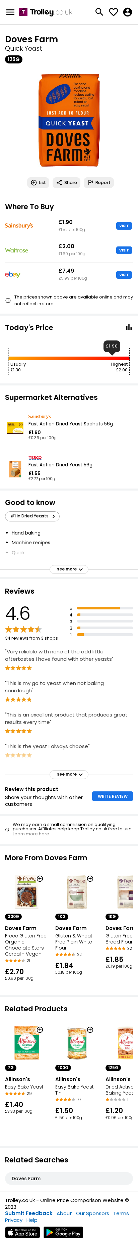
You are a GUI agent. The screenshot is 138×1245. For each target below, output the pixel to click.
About (64, 1213)
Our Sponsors (92, 1213)
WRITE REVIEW (113, 796)
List (42, 182)
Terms (121, 1213)
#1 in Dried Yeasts (29, 516)
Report (103, 182)
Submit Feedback (29, 1213)
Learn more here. (31, 834)
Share (70, 182)
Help (32, 1220)
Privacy (13, 1220)
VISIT (124, 225)
